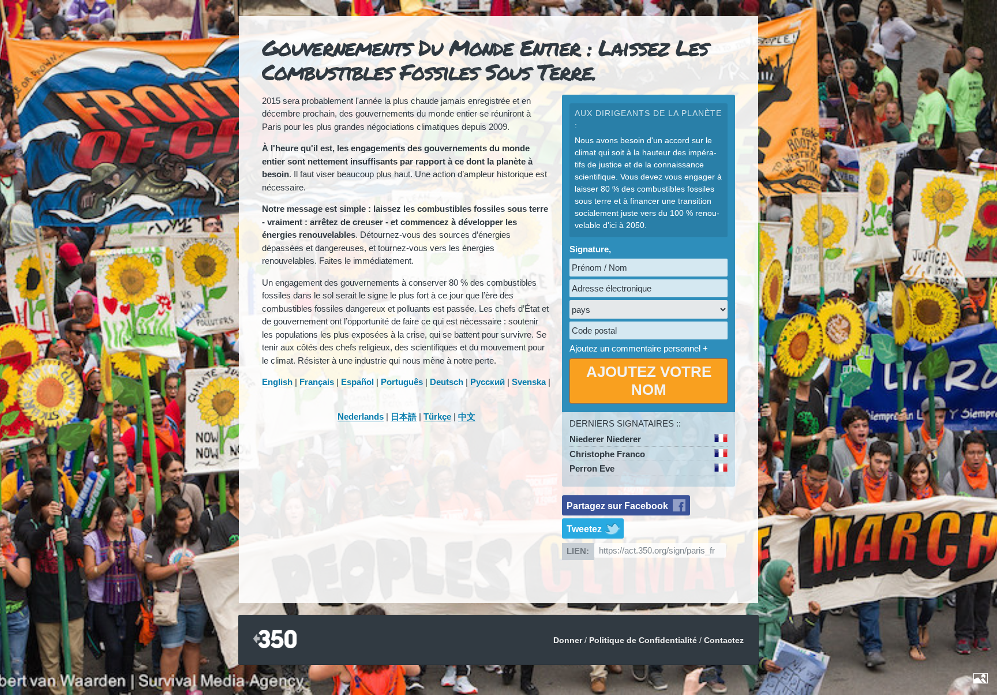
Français (316, 382)
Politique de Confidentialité (643, 640)
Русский (487, 382)
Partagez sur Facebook (617, 506)
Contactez (724, 640)
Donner (567, 640)
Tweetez (584, 529)
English (277, 382)
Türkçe (437, 416)
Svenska (529, 382)
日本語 (404, 416)
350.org (275, 640)
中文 (466, 416)
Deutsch (446, 382)
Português (402, 382)
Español (357, 382)
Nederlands (361, 416)
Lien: (578, 551)
